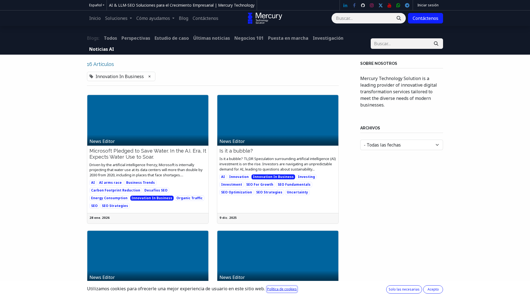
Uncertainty (297, 192)
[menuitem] (95, 18)
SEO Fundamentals (294, 184)
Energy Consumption (109, 198)
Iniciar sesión (428, 5)
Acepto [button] (433, 289)
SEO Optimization (236, 192)
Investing (306, 176)
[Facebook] (354, 5)
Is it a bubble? (236, 151)
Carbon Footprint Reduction (115, 190)
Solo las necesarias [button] (404, 289)
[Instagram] (371, 5)
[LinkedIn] (345, 5)
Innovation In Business (151, 198)
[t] (407, 5)
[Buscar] (399, 18)
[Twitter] (380, 5)
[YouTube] (389, 5)
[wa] (398, 5)
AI (93, 182)
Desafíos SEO (156, 190)
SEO (94, 205)
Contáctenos (425, 18)
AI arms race (110, 182)
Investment (231, 184)
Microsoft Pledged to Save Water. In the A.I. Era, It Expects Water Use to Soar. (147, 154)
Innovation (239, 176)
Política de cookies (282, 289)
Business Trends (140, 182)
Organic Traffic (189, 198)
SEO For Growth (259, 184)
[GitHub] (363, 5)
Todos (110, 38)
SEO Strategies (115, 205)
